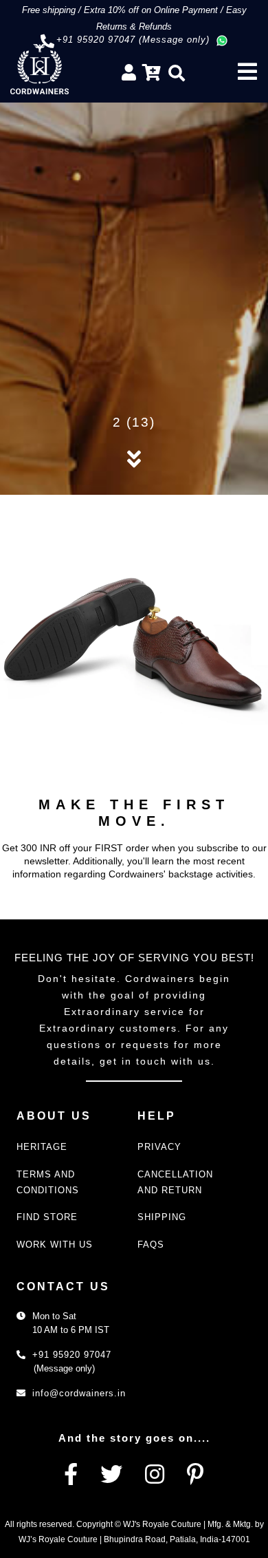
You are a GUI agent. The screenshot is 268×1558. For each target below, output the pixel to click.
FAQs (150, 1244)
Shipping (161, 1217)
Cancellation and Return (175, 1182)
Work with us (54, 1244)
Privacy (159, 1147)
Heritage (41, 1147)
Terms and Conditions (47, 1182)
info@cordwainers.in (79, 1393)
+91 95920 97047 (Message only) (133, 39)
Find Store (47, 1217)
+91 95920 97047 (71, 1354)
